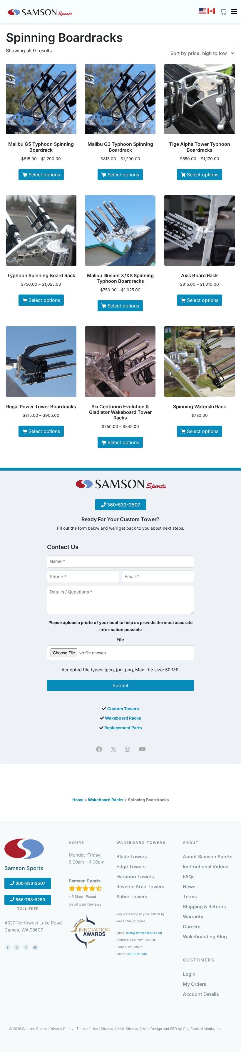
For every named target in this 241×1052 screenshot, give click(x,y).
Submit (121, 685)
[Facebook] (99, 749)
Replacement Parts (123, 727)
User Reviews (87, 904)
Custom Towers (123, 708)
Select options (44, 175)
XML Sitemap (128, 1028)
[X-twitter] (26, 947)
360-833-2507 (123, 505)
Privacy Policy (61, 1028)
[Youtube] (142, 749)
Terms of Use (87, 1028)
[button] (234, 12)
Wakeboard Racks (123, 717)
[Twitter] (113, 749)
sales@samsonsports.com (143, 932)
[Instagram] (127, 749)
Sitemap (107, 1028)
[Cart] (222, 12)
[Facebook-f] (7, 947)
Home (77, 799)
